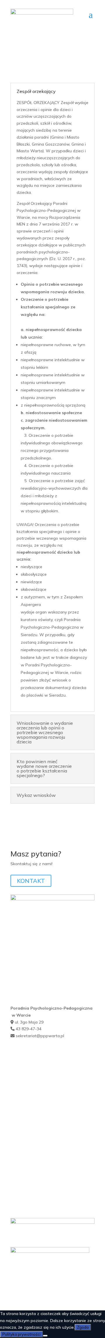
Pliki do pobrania (25, 1126)
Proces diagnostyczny (31, 1109)
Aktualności (21, 1060)
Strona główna (24, 1052)
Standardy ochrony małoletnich (39, 1159)
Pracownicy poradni (29, 1101)
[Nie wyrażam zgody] (45, 1336)
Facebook (19, 1076)
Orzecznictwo (23, 1118)
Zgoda (83, 1327)
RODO (16, 1151)
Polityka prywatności (30, 1167)
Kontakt (18, 1068)
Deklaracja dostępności (32, 1143)
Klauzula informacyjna (31, 1093)
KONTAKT (31, 880)
